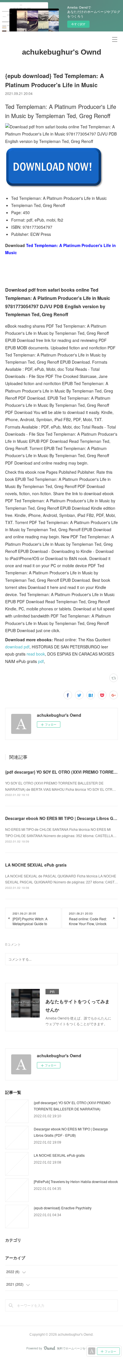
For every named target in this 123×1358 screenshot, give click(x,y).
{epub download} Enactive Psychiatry (63, 1207)
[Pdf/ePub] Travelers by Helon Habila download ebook (76, 1181)
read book (36, 654)
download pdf (17, 647)
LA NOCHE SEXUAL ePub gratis (36, 865)
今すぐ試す (78, 24)
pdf (41, 661)
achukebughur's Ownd (61, 52)
